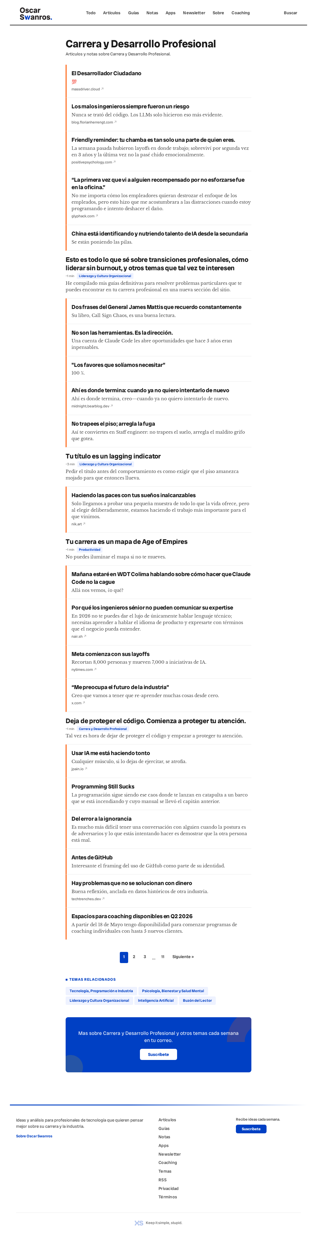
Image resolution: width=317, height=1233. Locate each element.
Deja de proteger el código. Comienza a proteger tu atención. (156, 721)
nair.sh (79, 636)
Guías (133, 12)
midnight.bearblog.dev (92, 406)
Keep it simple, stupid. (164, 1222)
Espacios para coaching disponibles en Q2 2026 (132, 916)
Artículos (111, 12)
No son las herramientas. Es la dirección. (122, 332)
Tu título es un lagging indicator (113, 456)
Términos (167, 1197)
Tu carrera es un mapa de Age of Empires (127, 541)
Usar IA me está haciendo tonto (111, 753)
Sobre (218, 12)
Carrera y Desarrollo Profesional (103, 729)
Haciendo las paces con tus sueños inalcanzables (133, 495)
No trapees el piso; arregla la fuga (113, 424)
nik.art (79, 524)
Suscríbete (158, 1054)
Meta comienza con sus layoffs (111, 654)
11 (162, 956)
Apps (171, 12)
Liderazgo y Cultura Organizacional (105, 276)
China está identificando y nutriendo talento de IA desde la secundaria (160, 233)
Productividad (89, 550)
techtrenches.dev (88, 899)
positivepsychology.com (94, 162)
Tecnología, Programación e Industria (101, 990)
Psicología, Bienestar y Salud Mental (173, 990)
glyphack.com (85, 216)
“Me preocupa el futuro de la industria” (120, 687)
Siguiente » (183, 956)
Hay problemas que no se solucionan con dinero (132, 883)
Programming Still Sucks (103, 786)
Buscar (290, 12)
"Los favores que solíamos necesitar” (118, 365)
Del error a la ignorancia (101, 819)
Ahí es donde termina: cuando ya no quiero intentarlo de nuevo (150, 390)
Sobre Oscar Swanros (34, 1136)
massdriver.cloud (88, 89)
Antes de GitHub (92, 857)
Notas (152, 12)
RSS (162, 1180)
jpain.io (80, 768)
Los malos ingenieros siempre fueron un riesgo (130, 106)
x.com (78, 703)
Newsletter (194, 12)
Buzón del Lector (197, 1000)
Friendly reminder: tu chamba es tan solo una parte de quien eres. (153, 140)
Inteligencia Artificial (156, 1000)
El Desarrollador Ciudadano (106, 73)
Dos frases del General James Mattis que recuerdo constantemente (156, 307)
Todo (91, 12)
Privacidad (168, 1188)
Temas (165, 1171)
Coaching (241, 12)
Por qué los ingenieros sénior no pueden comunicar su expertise (152, 607)
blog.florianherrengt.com (94, 122)
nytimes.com (84, 669)
